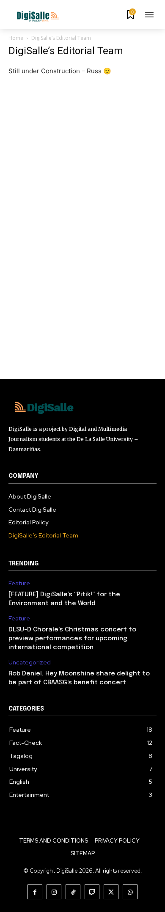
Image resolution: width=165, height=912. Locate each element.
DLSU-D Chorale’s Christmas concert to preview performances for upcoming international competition (72, 638)
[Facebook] (35, 891)
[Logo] (33, 15)
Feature (19, 583)
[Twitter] (111, 891)
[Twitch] (92, 891)
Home (15, 37)
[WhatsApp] (130, 891)
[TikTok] (73, 891)
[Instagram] (54, 891)
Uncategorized (29, 662)
